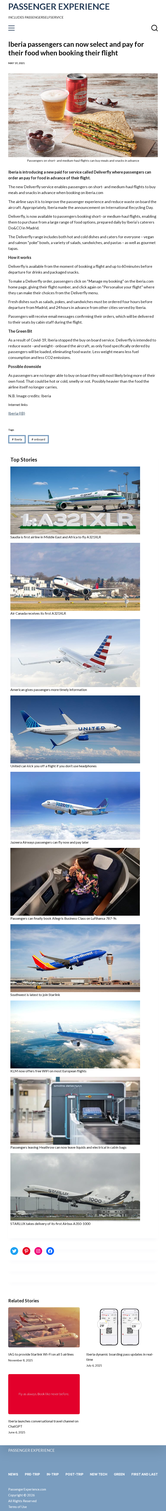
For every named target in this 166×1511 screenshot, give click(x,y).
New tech (98, 1474)
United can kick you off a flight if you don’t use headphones (53, 766)
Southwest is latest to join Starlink (35, 995)
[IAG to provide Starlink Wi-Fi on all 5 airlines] (44, 1327)
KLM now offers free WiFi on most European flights (48, 1071)
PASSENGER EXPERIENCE (59, 6)
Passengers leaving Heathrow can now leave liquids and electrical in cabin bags (68, 1147)
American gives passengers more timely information (48, 689)
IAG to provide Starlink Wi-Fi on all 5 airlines (41, 1354)
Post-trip (74, 1474)
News (13, 1474)
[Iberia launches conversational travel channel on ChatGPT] (44, 1394)
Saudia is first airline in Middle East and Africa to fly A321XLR (55, 537)
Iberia (17, 439)
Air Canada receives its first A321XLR (38, 613)
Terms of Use (17, 1507)
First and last (144, 1474)
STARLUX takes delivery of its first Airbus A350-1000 (50, 1223)
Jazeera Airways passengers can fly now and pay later (49, 842)
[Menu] (11, 28)
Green (119, 1474)
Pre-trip (32, 1474)
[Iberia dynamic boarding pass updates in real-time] (122, 1327)
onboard (38, 439)
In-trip (53, 1474)
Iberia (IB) (16, 413)
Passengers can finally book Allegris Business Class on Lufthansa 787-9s (63, 918)
